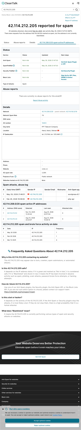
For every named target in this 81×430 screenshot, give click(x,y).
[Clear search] (73, 9)
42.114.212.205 (36, 194)
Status (6, 42)
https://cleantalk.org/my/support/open (19, 292)
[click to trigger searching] (76, 9)
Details (32, 42)
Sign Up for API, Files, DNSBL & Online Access (68, 77)
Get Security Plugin (68, 71)
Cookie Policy (57, 415)
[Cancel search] (73, 3)
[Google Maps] (62, 134)
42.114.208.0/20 (47, 111)
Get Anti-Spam (40, 357)
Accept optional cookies (42, 421)
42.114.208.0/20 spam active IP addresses (57, 42)
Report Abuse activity (40, 100)
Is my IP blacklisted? (72, 15)
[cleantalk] (10, 3)
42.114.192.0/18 (71, 111)
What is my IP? (70, 18)
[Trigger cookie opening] (3, 409)
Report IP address (71, 20)
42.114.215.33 (12, 219)
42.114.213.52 (12, 213)
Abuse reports (19, 42)
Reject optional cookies (42, 425)
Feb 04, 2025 (37, 31)
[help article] (14, 65)
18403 (44, 123)
